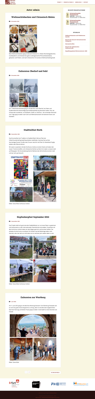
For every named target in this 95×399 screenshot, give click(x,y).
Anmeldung (78, 2)
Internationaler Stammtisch (75, 14)
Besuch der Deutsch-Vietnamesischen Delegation (75, 40)
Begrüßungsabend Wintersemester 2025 (76, 51)
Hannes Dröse (53, 393)
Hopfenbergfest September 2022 (33, 217)
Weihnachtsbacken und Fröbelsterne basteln (75, 36)
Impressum (38, 397)
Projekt (59, 2)
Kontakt (85, 2)
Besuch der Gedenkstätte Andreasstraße (72, 47)
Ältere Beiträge (55, 372)
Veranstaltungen (68, 2)
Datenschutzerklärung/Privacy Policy (51, 397)
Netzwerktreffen (69, 44)
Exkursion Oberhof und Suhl (33, 71)
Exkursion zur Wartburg (33, 297)
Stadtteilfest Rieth (33, 130)
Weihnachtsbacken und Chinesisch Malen (33, 17)
